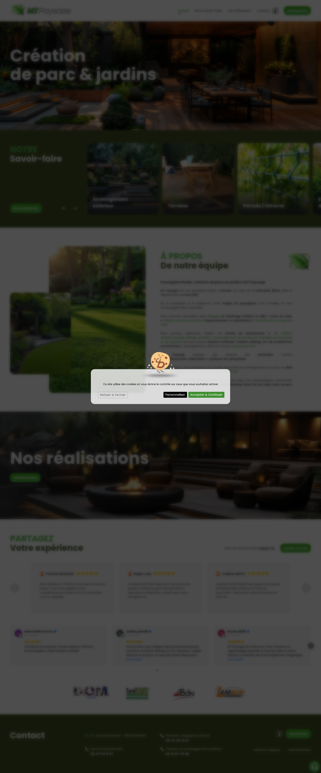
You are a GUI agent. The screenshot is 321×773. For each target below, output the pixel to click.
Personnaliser (175, 395)
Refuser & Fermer (113, 395)
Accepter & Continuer (206, 395)
